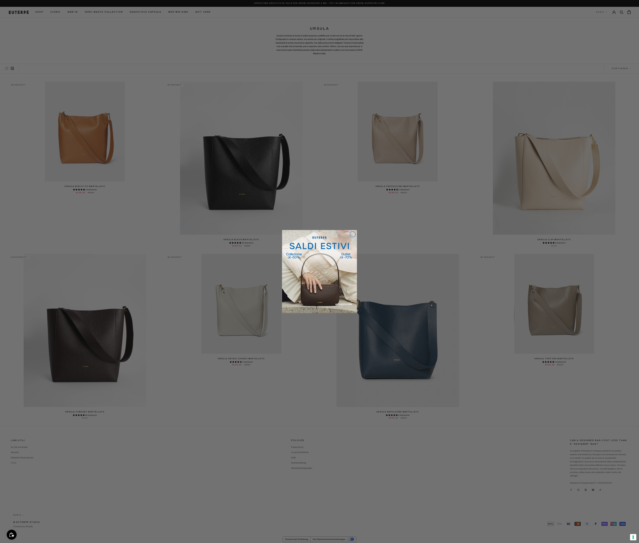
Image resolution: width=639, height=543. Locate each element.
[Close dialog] (353, 234)
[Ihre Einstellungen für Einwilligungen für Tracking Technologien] (633, 537)
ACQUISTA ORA (343, 304)
